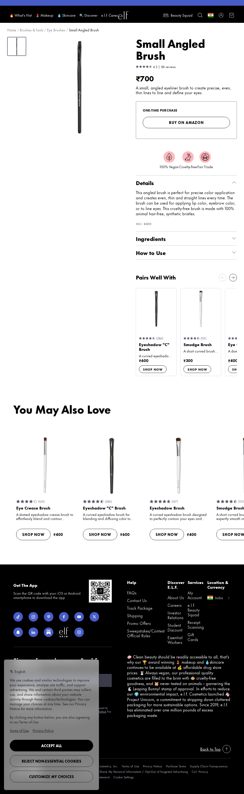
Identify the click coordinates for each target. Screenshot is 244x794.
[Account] (221, 15)
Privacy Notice (152, 766)
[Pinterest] (48, 617)
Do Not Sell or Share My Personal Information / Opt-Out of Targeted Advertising (133, 771)
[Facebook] (64, 617)
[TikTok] (18, 617)
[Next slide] (233, 277)
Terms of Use (130, 766)
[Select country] (211, 15)
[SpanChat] (18, 632)
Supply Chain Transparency (209, 766)
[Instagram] (33, 617)
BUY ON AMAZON (186, 122)
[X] (94, 617)
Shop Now (153, 369)
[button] (79, 87)
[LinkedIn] (33, 632)
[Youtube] (79, 617)
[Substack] (48, 632)
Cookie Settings (123, 777)
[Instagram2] (79, 632)
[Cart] (231, 15)
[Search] (200, 15)
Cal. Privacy (200, 771)
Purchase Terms (176, 766)
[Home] (123, 15)
